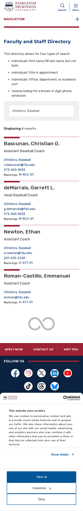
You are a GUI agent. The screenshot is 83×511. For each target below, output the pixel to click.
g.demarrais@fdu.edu (20, 209)
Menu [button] (76, 10)
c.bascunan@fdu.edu (19, 165)
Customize (39, 488)
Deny (41, 499)
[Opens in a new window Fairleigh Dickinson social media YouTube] (68, 373)
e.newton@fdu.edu (18, 253)
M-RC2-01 (26, 174)
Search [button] (62, 10)
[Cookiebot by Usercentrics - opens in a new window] (63, 398)
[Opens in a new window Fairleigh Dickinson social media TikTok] (28, 386)
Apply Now (14, 349)
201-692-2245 (14, 258)
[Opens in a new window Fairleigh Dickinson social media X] (41, 373)
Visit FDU (71, 349)
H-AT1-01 (26, 263)
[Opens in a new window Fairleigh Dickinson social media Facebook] (15, 373)
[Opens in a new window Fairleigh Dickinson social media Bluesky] (54, 386)
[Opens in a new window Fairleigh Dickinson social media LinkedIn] (54, 373)
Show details (60, 454)
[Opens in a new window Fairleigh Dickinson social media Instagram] (28, 373)
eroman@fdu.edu (16, 297)
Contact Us (43, 349)
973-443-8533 (14, 170)
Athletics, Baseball (17, 160)
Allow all (41, 476)
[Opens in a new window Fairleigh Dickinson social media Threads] (41, 386)
